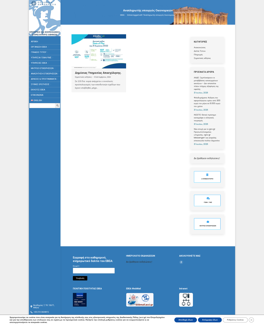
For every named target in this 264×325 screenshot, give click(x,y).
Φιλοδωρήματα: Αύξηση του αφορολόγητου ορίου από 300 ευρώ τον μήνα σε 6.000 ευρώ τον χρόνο (207, 102)
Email (76, 266)
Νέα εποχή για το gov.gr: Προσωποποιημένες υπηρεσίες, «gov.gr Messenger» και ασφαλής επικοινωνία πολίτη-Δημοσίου (207, 135)
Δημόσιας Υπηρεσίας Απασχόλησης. (98, 72)
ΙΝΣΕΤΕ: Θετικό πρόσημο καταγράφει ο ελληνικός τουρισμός (205, 117)
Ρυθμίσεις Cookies (235, 320)
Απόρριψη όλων (210, 320)
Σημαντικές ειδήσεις (83, 77)
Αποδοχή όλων (185, 320)
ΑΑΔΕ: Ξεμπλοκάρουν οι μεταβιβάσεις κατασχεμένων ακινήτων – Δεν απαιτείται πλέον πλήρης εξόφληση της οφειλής (206, 83)
